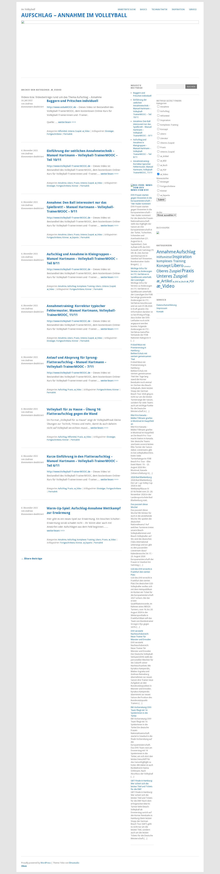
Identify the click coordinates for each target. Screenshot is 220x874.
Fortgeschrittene (54, 134)
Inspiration (165, 120)
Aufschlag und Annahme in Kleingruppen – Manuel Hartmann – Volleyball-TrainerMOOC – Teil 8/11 (82, 258)
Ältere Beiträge (31, 558)
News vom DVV (140, 190)
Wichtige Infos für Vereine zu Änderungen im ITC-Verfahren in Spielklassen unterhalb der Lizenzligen (141, 274)
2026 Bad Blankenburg (141, 477)
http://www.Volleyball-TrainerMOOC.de (68, 166)
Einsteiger (109, 131)
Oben (24, 866)
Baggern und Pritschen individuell (72, 101)
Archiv (159, 212)
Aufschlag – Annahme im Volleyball (74, 15)
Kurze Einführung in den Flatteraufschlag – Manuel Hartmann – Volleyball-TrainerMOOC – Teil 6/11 (82, 461)
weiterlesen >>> (67, 122)
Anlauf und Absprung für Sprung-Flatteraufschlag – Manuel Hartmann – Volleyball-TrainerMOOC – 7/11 (76, 362)
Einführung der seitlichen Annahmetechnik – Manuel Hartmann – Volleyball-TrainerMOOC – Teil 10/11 (82, 155)
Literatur (164, 138)
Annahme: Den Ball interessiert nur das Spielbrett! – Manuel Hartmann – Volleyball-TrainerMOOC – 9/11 (80, 207)
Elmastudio (74, 863)
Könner (75, 186)
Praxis (76, 183)
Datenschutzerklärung (167, 305)
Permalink (67, 134)
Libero (70, 183)
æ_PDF (163, 170)
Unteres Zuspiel (74, 131)
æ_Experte (74, 237)
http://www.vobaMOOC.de (61, 107)
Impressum (162, 308)
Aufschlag (71, 286)
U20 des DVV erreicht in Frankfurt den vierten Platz (141, 572)
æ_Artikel (164, 156)
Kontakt (160, 311)
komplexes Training (86, 286)
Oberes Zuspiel (167, 143)
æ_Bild (163, 161)
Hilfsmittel (62, 131)
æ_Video (86, 131)
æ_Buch (163, 165)
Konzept (164, 129)
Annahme (62, 183)
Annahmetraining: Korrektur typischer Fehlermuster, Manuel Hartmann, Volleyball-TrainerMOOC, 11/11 (81, 310)
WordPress (46, 863)
